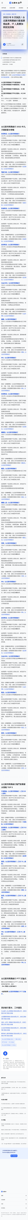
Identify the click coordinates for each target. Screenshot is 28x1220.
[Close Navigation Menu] (2, 2)
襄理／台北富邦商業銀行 (9, 733)
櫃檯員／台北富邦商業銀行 (9, 432)
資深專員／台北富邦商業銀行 (10, 244)
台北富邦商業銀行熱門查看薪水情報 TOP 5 (11, 60)
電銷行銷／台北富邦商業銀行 (10, 172)
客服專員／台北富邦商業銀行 (10, 208)
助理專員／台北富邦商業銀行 (10, 134)
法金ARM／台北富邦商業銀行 (10, 283)
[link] (14, 1082)
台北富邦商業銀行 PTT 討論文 (8, 62)
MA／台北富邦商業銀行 (8, 357)
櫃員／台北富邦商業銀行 (9, 468)
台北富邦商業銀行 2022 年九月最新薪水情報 (11, 57)
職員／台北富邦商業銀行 (9, 692)
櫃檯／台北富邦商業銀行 (9, 319)
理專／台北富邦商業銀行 (9, 543)
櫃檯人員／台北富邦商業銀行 (10, 502)
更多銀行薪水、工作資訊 (7, 64)
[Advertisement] (14, 1173)
